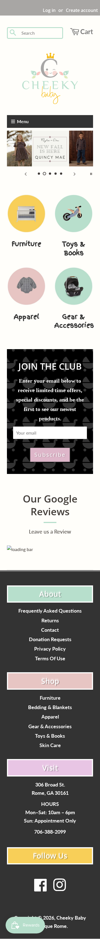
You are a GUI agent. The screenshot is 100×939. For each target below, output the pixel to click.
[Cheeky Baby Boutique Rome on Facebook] (40, 888)
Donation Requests (50, 639)
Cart (86, 31)
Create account (82, 10)
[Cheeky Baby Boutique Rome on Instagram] (59, 888)
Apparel (50, 717)
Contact (50, 630)
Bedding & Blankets (50, 707)
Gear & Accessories (50, 726)
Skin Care (50, 745)
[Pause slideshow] (91, 173)
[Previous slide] (25, 173)
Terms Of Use (50, 658)
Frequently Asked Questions (50, 611)
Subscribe (50, 454)
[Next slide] (74, 173)
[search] (40, 33)
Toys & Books (50, 736)
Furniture (50, 698)
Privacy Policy (50, 649)
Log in (49, 10)
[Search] (13, 33)
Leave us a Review (50, 531)
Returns (50, 620)
